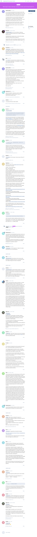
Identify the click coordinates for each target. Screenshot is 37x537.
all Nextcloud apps (20, 125)
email (21, 334)
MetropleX (8, 49)
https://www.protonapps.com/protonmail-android (17, 201)
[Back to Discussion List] (1, 1)
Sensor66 (8, 431)
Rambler (8, 504)
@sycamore (8, 314)
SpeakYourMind (9, 32)
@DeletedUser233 (8, 258)
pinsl (7, 417)
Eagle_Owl (8, 333)
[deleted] (8, 213)
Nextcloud (10, 119)
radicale (8, 60)
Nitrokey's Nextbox (9, 118)
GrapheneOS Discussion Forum (9, 1)
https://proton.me (17, 164)
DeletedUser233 (9, 269)
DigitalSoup (8, 248)
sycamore (8, 157)
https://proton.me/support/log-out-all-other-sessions (14, 206)
